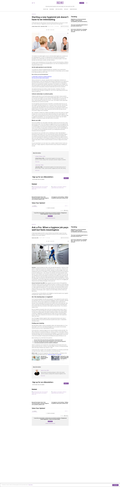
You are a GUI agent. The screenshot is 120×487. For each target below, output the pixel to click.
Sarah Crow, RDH (35, 237)
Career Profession (73, 9)
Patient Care (45, 9)
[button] (32, 3)
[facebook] (46, 29)
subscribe (59, 360)
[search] (34, 3)
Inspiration (34, 224)
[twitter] (50, 29)
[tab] (34, 206)
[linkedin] (48, 29)
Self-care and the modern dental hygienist (40, 77)
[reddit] (51, 29)
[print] (68, 29)
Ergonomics (52, 9)
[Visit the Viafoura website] (66, 210)
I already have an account (50, 428)
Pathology (66, 9)
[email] (53, 29)
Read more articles (51, 360)
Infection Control (59, 9)
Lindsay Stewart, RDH (36, 26)
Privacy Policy (30, 484)
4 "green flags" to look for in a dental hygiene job (41, 76)
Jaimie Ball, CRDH (43, 26)
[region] (50, 208)
